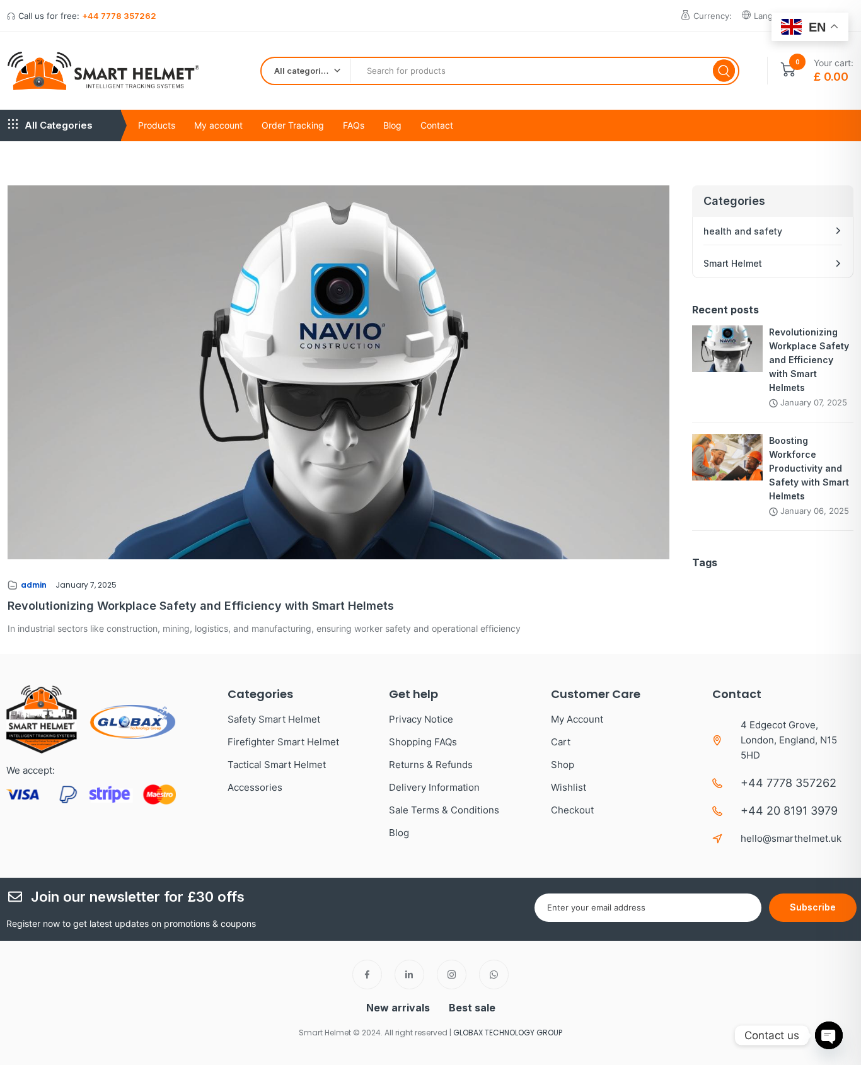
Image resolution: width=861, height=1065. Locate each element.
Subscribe (813, 907)
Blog (392, 125)
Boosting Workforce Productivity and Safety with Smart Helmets (809, 468)
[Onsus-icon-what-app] (494, 974)
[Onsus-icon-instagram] (451, 974)
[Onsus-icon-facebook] (367, 974)
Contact (436, 125)
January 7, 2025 (86, 584)
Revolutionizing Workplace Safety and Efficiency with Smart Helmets (201, 605)
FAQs (353, 125)
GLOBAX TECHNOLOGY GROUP (507, 1032)
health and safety (742, 231)
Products (156, 125)
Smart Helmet (732, 263)
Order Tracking (293, 125)
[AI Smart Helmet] (103, 71)
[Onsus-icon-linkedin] (409, 974)
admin (34, 584)
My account (218, 125)
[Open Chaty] (829, 1035)
